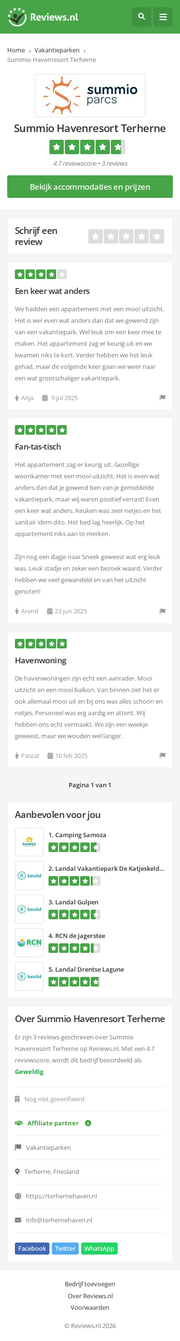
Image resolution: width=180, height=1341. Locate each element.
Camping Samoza (81, 834)
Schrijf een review (36, 235)
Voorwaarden (90, 1307)
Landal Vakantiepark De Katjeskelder (110, 868)
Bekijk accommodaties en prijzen (90, 186)
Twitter (65, 1248)
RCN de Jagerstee (80, 935)
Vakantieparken (57, 50)
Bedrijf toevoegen (90, 1284)
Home (16, 50)
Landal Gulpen (76, 902)
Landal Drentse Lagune (89, 969)
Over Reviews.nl (90, 1296)
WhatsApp (99, 1248)
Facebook (32, 1248)
